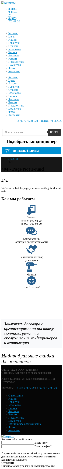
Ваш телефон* (43, 446)
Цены (11, 36)
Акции (12, 39)
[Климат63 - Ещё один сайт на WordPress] (8, 2)
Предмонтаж (16, 61)
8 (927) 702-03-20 (14, 20)
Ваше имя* (41, 442)
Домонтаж (14, 64)
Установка (14, 49)
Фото (11, 68)
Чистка (12, 52)
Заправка (13, 55)
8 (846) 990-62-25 (12, 12)
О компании (15, 395)
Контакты (14, 71)
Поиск (54, 132)
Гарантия (13, 42)
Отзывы (13, 45)
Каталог (13, 33)
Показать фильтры (26, 150)
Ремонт (12, 58)
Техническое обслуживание (24, 423)
